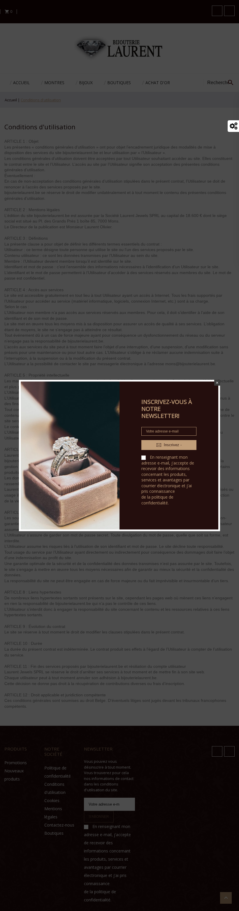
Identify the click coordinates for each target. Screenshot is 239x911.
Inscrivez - (172, 445)
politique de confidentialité (157, 500)
